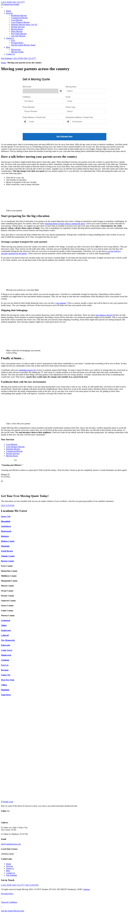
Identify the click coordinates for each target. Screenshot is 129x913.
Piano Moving (16, 31)
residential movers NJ (27, 370)
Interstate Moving (13, 449)
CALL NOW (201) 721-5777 (13, 2)
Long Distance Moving (20, 22)
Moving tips (16, 49)
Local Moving (16, 20)
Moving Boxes (17, 29)
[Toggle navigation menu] (2, 7)
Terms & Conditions (9, 902)
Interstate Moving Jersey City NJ (24, 24)
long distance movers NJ (105, 315)
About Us (10, 38)
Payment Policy (17, 43)
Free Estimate (6, 58)
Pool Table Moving (18, 34)
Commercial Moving (19, 18)
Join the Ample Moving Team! (23, 45)
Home (8, 11)
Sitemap (86, 889)
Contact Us (10, 54)
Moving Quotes (17, 52)
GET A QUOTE (7, 505)
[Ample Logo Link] (7, 802)
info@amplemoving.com (11, 844)
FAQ (13, 40)
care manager (61, 303)
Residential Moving (19, 15)
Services (9, 13)
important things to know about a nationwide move (65, 223)
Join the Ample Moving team (12, 911)
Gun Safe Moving (18, 36)
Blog (8, 47)
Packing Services (18, 27)
